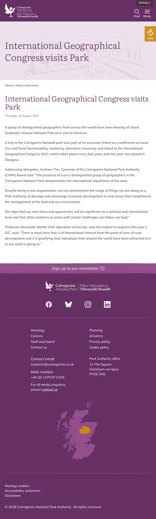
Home (9, 85)
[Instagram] (88, 304)
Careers (37, 336)
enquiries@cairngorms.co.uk (52, 364)
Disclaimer (13, 495)
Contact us (39, 347)
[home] (21, 10)
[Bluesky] (68, 304)
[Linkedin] (107, 304)
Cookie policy (99, 347)
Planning (96, 330)
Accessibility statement (22, 491)
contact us (49, 389)
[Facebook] (49, 304)
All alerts (96, 336)
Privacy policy (99, 342)
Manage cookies (17, 486)
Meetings (38, 330)
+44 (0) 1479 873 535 (48, 377)
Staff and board (43, 342)
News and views (27, 85)
